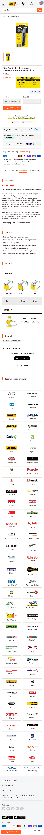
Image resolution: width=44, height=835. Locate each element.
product (9, 273)
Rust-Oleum (32, 629)
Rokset (32, 561)
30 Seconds (32, 740)
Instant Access (11, 770)
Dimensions (23, 170)
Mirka (12, 452)
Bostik (32, 674)
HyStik (32, 527)
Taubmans (32, 396)
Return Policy (34, 170)
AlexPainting (32, 770)
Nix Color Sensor (32, 463)
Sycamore (32, 707)
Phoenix (32, 685)
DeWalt (11, 419)
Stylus (11, 561)
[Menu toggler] (3, 4)
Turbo (32, 728)
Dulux (11, 750)
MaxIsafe (32, 640)
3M (11, 516)
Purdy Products (32, 473)
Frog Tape (32, 516)
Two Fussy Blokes (32, 585)
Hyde (32, 651)
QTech (32, 441)
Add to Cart (14, 108)
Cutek (11, 549)
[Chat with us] (12, 121)
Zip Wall (32, 484)
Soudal (11, 505)
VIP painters (32, 574)
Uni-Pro (6, 74)
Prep (32, 761)
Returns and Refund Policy (11, 341)
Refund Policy (25, 151)
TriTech (11, 640)
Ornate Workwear (11, 538)
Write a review (22, 358)
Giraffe (11, 718)
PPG (11, 408)
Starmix (11, 729)
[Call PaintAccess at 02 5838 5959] (23, 4)
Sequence (11, 696)
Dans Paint (11, 495)
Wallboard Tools (11, 463)
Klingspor (11, 596)
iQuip (12, 441)
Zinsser (32, 596)
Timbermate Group (32, 538)
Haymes (32, 452)
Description (5, 170)
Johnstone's (32, 505)
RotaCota (11, 673)
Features (15, 170)
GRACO (33, 407)
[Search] (39, 10)
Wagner (11, 685)
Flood (12, 484)
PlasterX (32, 717)
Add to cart (13, 832)
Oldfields (32, 419)
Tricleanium (32, 550)
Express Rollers (11, 663)
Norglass (32, 663)
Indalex (11, 739)
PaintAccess (11, 620)
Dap (11, 473)
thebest (32, 750)
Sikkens (11, 573)
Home (4, 16)
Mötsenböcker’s (11, 585)
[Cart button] (40, 4)
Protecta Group (11, 651)
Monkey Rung (32, 430)
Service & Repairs (32, 608)
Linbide (11, 630)
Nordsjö (11, 397)
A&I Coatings (11, 607)
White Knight (32, 619)
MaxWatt (32, 494)
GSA (11, 707)
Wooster (12, 526)
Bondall (32, 696)
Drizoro (11, 761)
